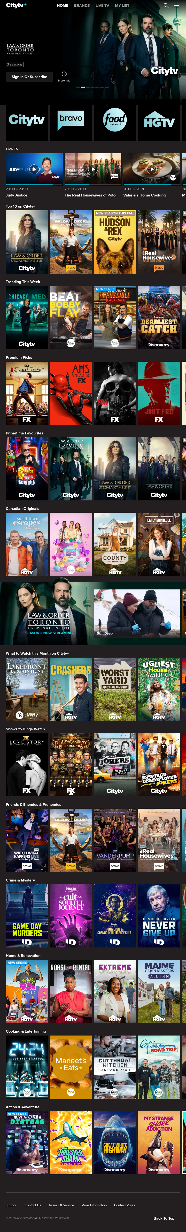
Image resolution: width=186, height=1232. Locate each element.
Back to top (164, 1218)
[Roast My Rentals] (71, 991)
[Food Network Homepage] (115, 120)
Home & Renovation (23, 955)
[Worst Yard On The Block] (115, 689)
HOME (62, 5)
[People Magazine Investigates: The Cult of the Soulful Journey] (71, 915)
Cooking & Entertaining (26, 1031)
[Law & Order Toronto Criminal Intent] (71, 468)
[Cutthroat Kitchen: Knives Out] (115, 1067)
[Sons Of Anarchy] (115, 393)
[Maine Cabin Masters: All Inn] (159, 991)
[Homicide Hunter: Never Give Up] (159, 915)
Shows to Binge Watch (25, 729)
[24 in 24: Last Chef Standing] (27, 1067)
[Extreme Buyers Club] (115, 991)
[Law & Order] (159, 468)
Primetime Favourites (24, 433)
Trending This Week (23, 281)
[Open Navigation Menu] (176, 5)
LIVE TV (102, 5)
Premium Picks (19, 357)
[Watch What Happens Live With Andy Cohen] (27, 840)
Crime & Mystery (20, 880)
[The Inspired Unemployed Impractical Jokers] (159, 764)
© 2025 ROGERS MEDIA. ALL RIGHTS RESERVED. (38, 1218)
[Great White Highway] (115, 1142)
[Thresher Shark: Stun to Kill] (71, 1142)
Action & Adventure (22, 1107)
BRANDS (82, 5)
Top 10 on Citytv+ (20, 206)
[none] (11, 1205)
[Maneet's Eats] (71, 1067)
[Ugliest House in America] (159, 689)
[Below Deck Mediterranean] (71, 242)
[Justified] (159, 393)
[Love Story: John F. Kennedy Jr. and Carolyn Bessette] (27, 764)
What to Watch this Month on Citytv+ (37, 653)
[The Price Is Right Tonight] (27, 468)
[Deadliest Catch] (159, 317)
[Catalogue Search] (166, 5)
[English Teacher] (27, 393)
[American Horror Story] (71, 393)
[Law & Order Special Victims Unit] (27, 242)
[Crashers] (71, 689)
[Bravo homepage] (71, 120)
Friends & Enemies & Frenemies (33, 804)
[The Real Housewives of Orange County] (159, 242)
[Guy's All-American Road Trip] (159, 1067)
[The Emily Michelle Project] (159, 544)
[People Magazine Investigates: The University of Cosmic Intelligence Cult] (115, 915)
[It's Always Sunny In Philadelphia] (71, 764)
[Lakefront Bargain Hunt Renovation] (27, 689)
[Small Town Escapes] (27, 544)
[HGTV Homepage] (159, 120)
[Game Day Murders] (27, 915)
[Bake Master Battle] (71, 544)
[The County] (115, 544)
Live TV (12, 149)
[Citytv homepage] (27, 120)
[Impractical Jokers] (115, 764)
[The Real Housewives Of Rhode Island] (159, 840)
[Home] (16, 5)
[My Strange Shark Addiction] (159, 1142)
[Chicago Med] (27, 317)
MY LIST (122, 5)
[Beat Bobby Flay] (71, 317)
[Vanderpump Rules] (115, 840)
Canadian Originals (22, 508)
